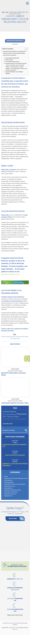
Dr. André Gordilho (19, 419)
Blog (7, 12)
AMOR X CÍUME (9, 60)
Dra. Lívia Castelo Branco (20, 421)
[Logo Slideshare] (19, 618)
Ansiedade (7, 419)
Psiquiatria (22, 414)
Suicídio (5, 421)
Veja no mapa (13, 518)
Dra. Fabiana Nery (15, 338)
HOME (3, 12)
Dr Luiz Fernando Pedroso (9, 414)
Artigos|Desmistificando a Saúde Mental (14, 484)
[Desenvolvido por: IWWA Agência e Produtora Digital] (15, 632)
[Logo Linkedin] (14, 618)
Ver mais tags (8, 424)
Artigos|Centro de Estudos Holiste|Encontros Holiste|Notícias (16, 479)
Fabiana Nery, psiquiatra (8, 169)
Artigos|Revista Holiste (10, 494)
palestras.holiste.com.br (10, 274)
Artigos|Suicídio (8, 496)
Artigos (6, 476)
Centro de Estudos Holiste (15, 41)
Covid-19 (11, 421)
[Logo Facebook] (8, 618)
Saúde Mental (6, 411)
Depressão (13, 411)
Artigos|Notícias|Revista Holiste (12, 490)
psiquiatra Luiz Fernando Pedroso (13, 301)
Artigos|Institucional (9, 486)
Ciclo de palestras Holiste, (22, 336)
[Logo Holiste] (8, 3)
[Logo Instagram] (22, 618)
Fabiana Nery (5, 215)
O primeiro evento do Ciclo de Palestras (12, 297)
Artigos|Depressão (9, 482)
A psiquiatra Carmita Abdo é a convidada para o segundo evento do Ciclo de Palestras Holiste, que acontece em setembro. (14, 53)
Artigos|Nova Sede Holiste (11, 492)
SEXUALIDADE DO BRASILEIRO (12, 58)
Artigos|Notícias (8, 488)
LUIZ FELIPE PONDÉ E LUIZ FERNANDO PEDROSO (14, 72)
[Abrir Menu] (27, 3)
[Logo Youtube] (16, 618)
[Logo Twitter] (11, 618)
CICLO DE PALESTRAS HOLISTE (12, 61)
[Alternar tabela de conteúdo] (25, 49)
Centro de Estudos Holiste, (8, 336)
